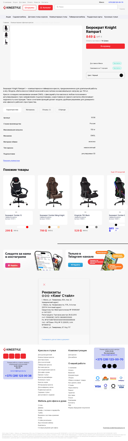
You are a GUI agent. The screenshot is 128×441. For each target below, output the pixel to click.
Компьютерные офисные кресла (22, 22)
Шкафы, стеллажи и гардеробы (49, 410)
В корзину (105, 46)
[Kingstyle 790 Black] (88, 192)
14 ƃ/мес (104, 41)
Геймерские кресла (45, 365)
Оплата (70, 370)
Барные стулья (43, 375)
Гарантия (71, 393)
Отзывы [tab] (46, 110)
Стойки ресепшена (44, 420)
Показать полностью (11, 161)
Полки (40, 418)
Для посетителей (44, 362)
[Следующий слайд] (125, 207)
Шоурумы (29, 7)
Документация (73, 375)
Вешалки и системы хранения (48, 415)
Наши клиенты (73, 388)
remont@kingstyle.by (18, 371)
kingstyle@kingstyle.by (109, 355)
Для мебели (72, 357)
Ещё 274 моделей (118, 172)
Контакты (71, 403)
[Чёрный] (121, 75)
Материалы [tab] (30, 110)
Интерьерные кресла (45, 385)
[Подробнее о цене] (104, 37)
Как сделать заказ (74, 383)
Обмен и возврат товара (77, 380)
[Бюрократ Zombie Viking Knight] (53, 192)
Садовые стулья (43, 392)
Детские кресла (43, 367)
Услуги (70, 398)
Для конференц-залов (45, 387)
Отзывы (71, 385)
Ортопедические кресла (46, 370)
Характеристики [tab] (12, 110)
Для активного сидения (46, 395)
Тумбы (40, 413)
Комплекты (42, 425)
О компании (72, 367)
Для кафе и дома (44, 372)
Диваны (40, 408)
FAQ (69, 405)
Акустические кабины (45, 423)
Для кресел (72, 355)
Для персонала (43, 360)
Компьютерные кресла (46, 357)
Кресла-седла (43, 382)
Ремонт (71, 390)
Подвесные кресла (44, 390)
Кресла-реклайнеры (45, 377)
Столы (40, 405)
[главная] (12, 8)
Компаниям (72, 400)
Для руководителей (45, 355)
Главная (6, 22)
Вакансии (71, 372)
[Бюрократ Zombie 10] (19, 192)
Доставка (71, 395)
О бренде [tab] (62, 110)
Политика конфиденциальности (114, 428)
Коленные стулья (44, 380)
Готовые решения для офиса (48, 428)
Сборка (71, 378)
